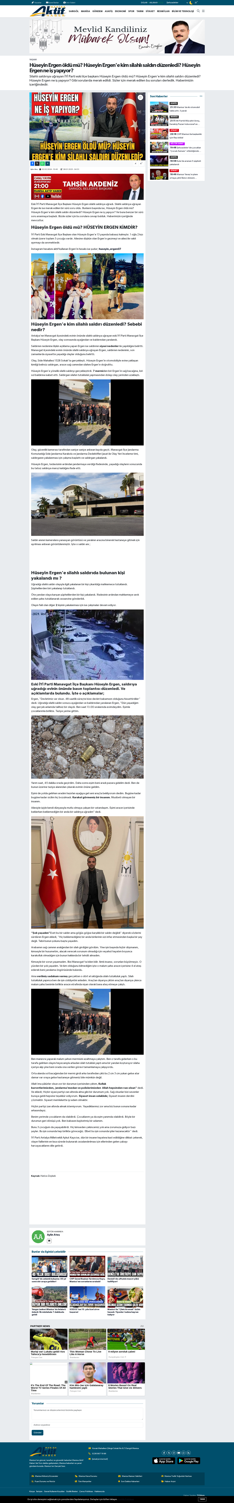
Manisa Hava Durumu (88, 1476)
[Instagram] (174, 1453)
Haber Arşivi (170, 1481)
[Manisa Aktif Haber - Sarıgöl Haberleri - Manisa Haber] (48, 11)
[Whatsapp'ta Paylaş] (42, 163)
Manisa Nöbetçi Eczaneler (46, 1476)
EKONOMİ (120, 11)
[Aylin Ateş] (38, 1236)
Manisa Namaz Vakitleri (132, 1476)
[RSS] (188, 1453)
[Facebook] (164, 1453)
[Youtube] (178, 1453)
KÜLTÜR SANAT (177, 144)
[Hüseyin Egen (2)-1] (87, 644)
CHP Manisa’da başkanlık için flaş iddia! (186, 136)
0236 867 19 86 (99, 1454)
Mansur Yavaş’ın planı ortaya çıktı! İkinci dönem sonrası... (184, 176)
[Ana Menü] (203, 11)
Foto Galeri (70, 3)
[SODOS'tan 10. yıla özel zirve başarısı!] (87, 1297)
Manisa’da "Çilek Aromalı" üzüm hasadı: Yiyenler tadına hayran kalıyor (124, 1312)
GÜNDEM (97, 11)
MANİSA (85, 11)
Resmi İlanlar (53, 3)
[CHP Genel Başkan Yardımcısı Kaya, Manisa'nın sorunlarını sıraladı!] (87, 1266)
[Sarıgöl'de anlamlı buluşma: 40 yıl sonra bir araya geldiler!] (49, 1266)
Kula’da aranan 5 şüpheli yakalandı (185, 163)
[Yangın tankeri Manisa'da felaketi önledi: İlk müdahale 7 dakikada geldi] (49, 1297)
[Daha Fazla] (47, 163)
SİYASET (150, 11)
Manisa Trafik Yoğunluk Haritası (178, 1476)
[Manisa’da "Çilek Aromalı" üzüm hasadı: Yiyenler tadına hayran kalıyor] (125, 1297)
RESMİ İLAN (163, 11)
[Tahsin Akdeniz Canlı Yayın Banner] (87, 186)
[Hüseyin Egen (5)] (87, 504)
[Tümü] (201, 96)
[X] (169, 1453)
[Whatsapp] (183, 1453)
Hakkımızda (100, 1491)
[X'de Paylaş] (37, 163)
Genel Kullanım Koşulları (54, 1491)
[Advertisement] (87, 1201)
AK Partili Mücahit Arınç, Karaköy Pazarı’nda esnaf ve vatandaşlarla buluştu (185, 123)
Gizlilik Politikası (126, 1499)
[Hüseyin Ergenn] (87, 1021)
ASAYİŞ (109, 11)
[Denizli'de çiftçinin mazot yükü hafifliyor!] (125, 1266)
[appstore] (164, 1460)
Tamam (202, 1499)
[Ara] (198, 11)
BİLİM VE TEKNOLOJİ (183, 11)
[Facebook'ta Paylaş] (32, 163)
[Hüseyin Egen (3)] (87, 872)
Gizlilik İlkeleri (72, 1491)
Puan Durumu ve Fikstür (45, 1481)
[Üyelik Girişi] (203, 2)
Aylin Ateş (34, 169)
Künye (32, 1491)
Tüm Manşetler (84, 1481)
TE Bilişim (201, 1495)
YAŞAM (33, 60)
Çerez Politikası (86, 1491)
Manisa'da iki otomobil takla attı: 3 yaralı (185, 109)
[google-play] (189, 1460)
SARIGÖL (74, 11)
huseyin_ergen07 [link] (110, 249)
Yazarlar (37, 3)
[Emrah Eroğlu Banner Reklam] (117, 36)
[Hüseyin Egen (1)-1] (87, 747)
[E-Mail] (49, 1241)
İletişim (39, 1491)
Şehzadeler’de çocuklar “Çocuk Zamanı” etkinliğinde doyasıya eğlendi (185, 149)
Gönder (38, 1433)
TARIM (139, 11)
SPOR (131, 11)
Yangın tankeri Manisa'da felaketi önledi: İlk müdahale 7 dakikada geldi (49, 1312)
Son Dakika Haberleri (130, 1481)
